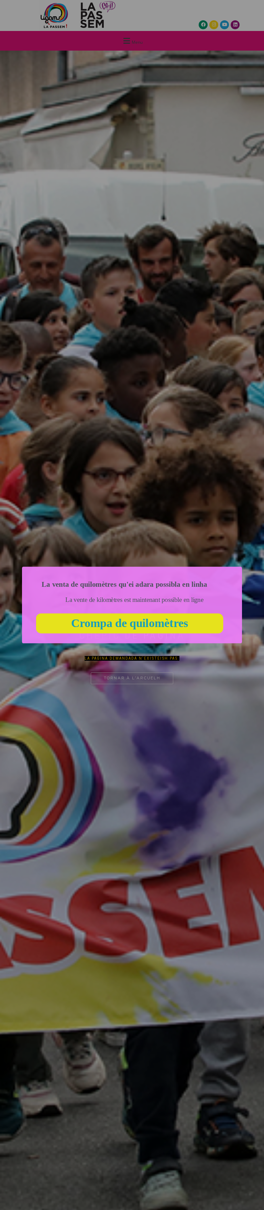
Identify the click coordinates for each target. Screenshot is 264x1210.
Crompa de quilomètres (129, 623)
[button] (124, 584)
